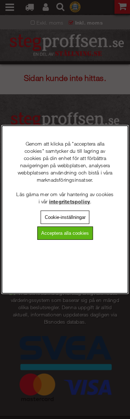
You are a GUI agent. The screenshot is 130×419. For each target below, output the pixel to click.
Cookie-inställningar (65, 217)
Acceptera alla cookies (65, 233)
